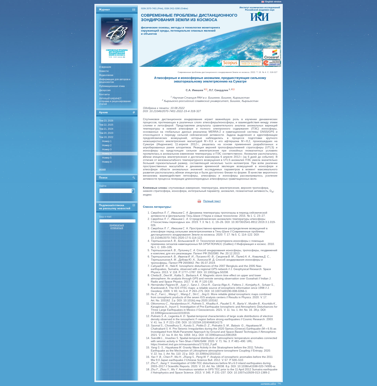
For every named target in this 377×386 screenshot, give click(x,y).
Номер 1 (107, 141)
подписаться (117, 225)
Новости (104, 71)
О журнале (105, 67)
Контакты (104, 94)
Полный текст (212, 201)
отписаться (116, 228)
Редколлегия (106, 75)
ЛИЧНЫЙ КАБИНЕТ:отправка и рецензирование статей (115, 101)
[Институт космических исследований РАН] (259, 19)
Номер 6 (107, 161)
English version (273, 1)
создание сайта (268, 383)
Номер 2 (107, 145)
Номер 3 (107, 149)
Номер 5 (107, 157)
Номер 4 (107, 153)
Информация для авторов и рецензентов (114, 80)
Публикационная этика (112, 86)
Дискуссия (105, 90)
